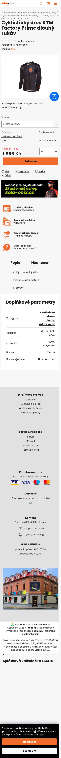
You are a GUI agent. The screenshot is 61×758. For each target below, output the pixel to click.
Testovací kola (30, 449)
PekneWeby (43, 624)
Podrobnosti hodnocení (14, 44)
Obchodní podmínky (31, 631)
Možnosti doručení (11, 136)
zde (42, 734)
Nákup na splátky (30, 412)
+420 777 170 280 (34, 535)
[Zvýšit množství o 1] (56, 151)
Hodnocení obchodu (30, 408)
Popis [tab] (15, 262)
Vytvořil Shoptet (24, 624)
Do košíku (31, 161)
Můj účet (30, 441)
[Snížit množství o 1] (42, 151)
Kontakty (30, 399)
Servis (30, 436)
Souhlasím (29, 751)
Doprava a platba (30, 404)
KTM (13, 49)
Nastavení (29, 741)
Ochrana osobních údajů (38, 632)
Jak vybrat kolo (30, 445)
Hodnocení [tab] (41, 262)
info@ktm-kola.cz (34, 528)
